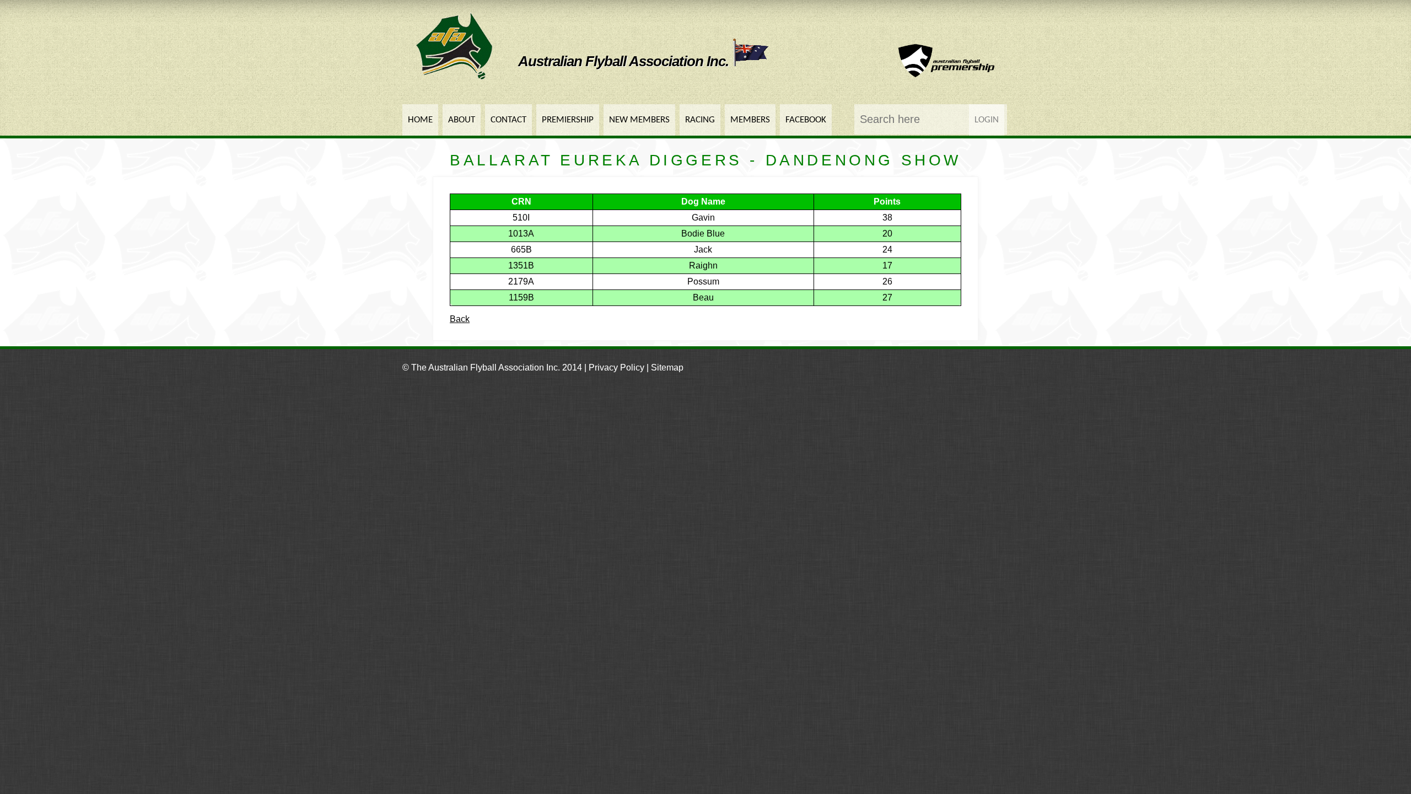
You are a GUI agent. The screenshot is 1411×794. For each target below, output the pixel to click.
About (461, 120)
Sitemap (667, 367)
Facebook (805, 120)
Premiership (568, 120)
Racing (700, 120)
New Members (639, 120)
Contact (508, 120)
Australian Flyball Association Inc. (625, 61)
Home (420, 120)
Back (460, 319)
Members (750, 120)
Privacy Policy (616, 367)
